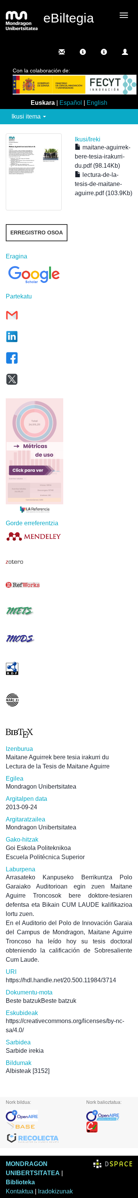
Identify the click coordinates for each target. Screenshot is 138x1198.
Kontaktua (19, 1191)
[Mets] (34, 611)
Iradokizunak (55, 1191)
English (97, 102)
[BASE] (40, 1127)
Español (70, 102)
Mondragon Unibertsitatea (41, 786)
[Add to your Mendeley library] (34, 536)
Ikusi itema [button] (27, 116)
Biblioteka (20, 1182)
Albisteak (18, 1071)
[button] (83, 52)
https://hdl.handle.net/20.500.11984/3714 (61, 980)
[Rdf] (34, 668)
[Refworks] (34, 585)
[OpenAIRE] (40, 1115)
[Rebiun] (109, 1127)
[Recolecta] (40, 1138)
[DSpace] (112, 1164)
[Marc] (34, 700)
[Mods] (34, 638)
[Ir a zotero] (34, 562)
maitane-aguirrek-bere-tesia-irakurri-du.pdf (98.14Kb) (102, 156)
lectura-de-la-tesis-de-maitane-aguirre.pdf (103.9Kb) (103, 184)
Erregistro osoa (36, 232)
